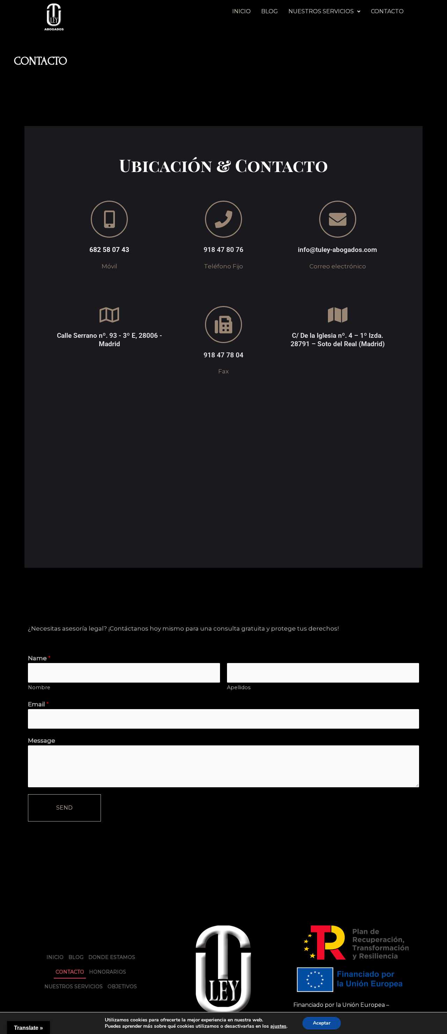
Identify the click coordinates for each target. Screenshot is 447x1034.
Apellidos (238, 687)
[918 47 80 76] (223, 219)
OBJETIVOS (122, 986)
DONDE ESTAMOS (111, 957)
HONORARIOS (107, 972)
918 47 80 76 (223, 250)
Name (39, 658)
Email (38, 704)
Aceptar (321, 1023)
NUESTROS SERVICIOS (321, 11)
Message (41, 740)
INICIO (241, 11)
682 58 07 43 (109, 250)
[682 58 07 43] (109, 219)
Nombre (39, 687)
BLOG (269, 11)
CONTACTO (387, 11)
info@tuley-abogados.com (337, 250)
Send (64, 807)
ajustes (278, 1026)
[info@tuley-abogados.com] (337, 219)
